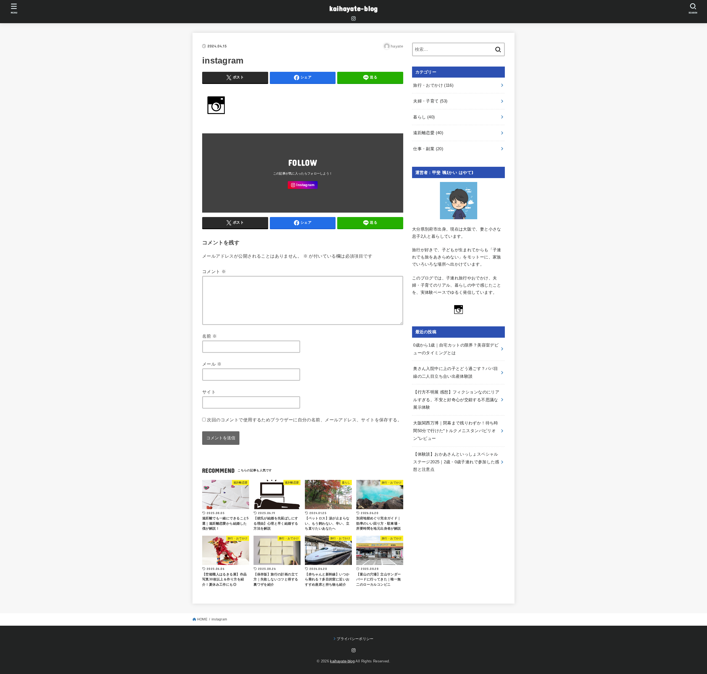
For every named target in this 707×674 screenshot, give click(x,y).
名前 (209, 336)
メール (211, 363)
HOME (202, 619)
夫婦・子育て (430, 101)
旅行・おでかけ (433, 85)
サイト (209, 391)
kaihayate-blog (353, 8)
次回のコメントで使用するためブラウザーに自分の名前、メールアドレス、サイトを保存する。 (304, 419)
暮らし (424, 117)
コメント (214, 271)
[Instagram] (353, 18)
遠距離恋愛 (428, 133)
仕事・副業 (428, 149)
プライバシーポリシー (355, 639)
